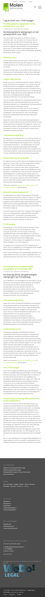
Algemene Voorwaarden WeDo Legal (14, 468)
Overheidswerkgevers (9, 508)
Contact (30, 1)
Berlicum (32, 484)
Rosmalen (6, 486)
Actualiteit (22, 1)
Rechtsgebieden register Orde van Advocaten (16, 472)
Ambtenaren (7, 506)
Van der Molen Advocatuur (18, 590)
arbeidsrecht (21, 185)
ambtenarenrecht (9, 29)
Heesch (21, 484)
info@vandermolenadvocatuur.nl (14, 547)
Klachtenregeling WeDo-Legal (12, 470)
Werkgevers (6, 501)
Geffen (27, 484)
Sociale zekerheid (25, 29)
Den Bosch (10, 484)
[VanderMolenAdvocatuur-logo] (18, 7)
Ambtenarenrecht (8, 526)
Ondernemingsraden (9, 510)
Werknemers (7, 503)
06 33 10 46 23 (9, 551)
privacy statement (8, 474)
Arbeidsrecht (17, 29)
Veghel (16, 484)
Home (15, 1)
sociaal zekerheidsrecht (10, 187)
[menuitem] (15, 1)
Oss (4, 484)
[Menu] (39, 7)
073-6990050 (8, 549)
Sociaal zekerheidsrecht (10, 528)
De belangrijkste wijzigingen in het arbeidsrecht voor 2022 (19, 24)
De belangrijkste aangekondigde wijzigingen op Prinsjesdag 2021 (18, 267)
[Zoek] (34, 7)
